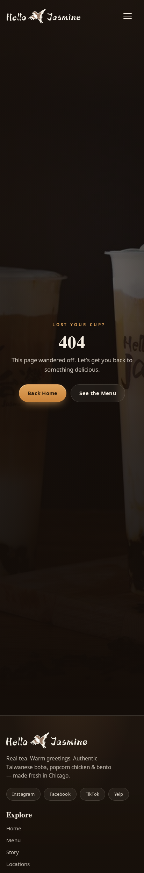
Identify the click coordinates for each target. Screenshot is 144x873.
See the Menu (97, 392)
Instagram (23, 794)
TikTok (93, 794)
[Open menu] (131, 16)
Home (13, 828)
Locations (18, 863)
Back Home (43, 392)
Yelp (118, 794)
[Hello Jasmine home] (43, 16)
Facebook (60, 794)
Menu (13, 840)
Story (12, 852)
